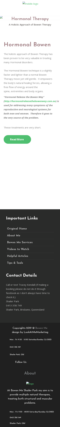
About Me (13, 235)
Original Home (17, 228)
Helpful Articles (17, 256)
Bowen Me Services (20, 242)
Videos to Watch (18, 249)
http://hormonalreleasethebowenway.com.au (30, 101)
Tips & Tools (15, 263)
